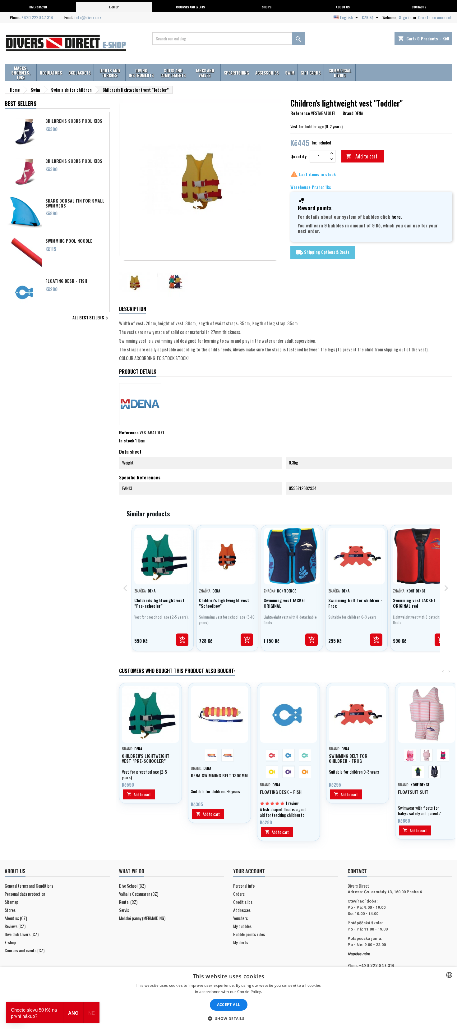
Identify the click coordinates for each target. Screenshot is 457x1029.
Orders (239, 893)
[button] (228, 1018)
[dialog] (228, 998)
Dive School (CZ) (132, 885)
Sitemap (11, 902)
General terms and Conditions (29, 885)
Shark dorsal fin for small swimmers (74, 203)
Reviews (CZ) (15, 926)
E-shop (114, 6)
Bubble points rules (249, 934)
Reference (300, 113)
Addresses (242, 910)
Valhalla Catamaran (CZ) (138, 893)
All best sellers (91, 318)
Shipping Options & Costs (322, 252)
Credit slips (242, 902)
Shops (266, 6)
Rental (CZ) (128, 902)
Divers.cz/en (38, 6)
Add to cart (361, 156)
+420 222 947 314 (37, 17)
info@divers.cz (87, 17)
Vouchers (240, 918)
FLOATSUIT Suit (413, 792)
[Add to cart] (182, 639)
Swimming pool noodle (68, 240)
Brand (348, 113)
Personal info (244, 885)
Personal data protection (25, 893)
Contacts (419, 6)
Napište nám (359, 954)
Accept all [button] (228, 1004)
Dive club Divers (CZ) (22, 934)
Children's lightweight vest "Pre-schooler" (145, 758)
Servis (124, 910)
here (396, 216)
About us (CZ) (16, 918)
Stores (10, 910)
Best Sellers (20, 103)
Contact (357, 871)
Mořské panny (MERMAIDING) (142, 918)
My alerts (240, 942)
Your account (249, 871)
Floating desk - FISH (66, 280)
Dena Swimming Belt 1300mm (219, 775)
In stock (126, 440)
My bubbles (242, 926)
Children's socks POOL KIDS (73, 120)
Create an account (435, 17)
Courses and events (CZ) (24, 950)
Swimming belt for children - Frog (348, 758)
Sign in (405, 17)
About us (343, 6)
